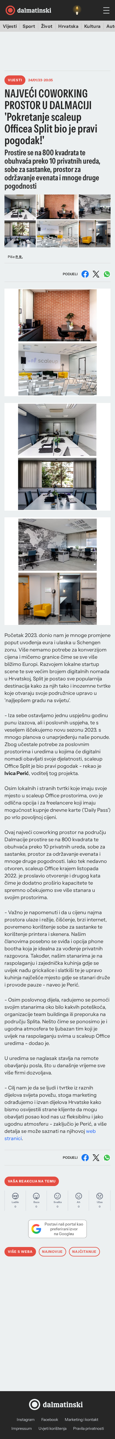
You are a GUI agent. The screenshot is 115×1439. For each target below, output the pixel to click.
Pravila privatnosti (88, 1428)
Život (47, 26)
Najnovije (52, 1251)
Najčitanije (84, 1251)
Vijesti (10, 26)
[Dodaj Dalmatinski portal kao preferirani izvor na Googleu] (57, 1229)
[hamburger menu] (106, 10)
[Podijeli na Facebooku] (85, 274)
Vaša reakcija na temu (32, 1181)
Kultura (92, 26)
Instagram (26, 1419)
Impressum (21, 1428)
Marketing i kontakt (81, 1419)
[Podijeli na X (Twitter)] (96, 274)
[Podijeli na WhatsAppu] (107, 274)
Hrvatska (68, 26)
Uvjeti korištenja (52, 1428)
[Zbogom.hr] (77, 10)
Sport (29, 26)
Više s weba (20, 1251)
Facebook (49, 1419)
